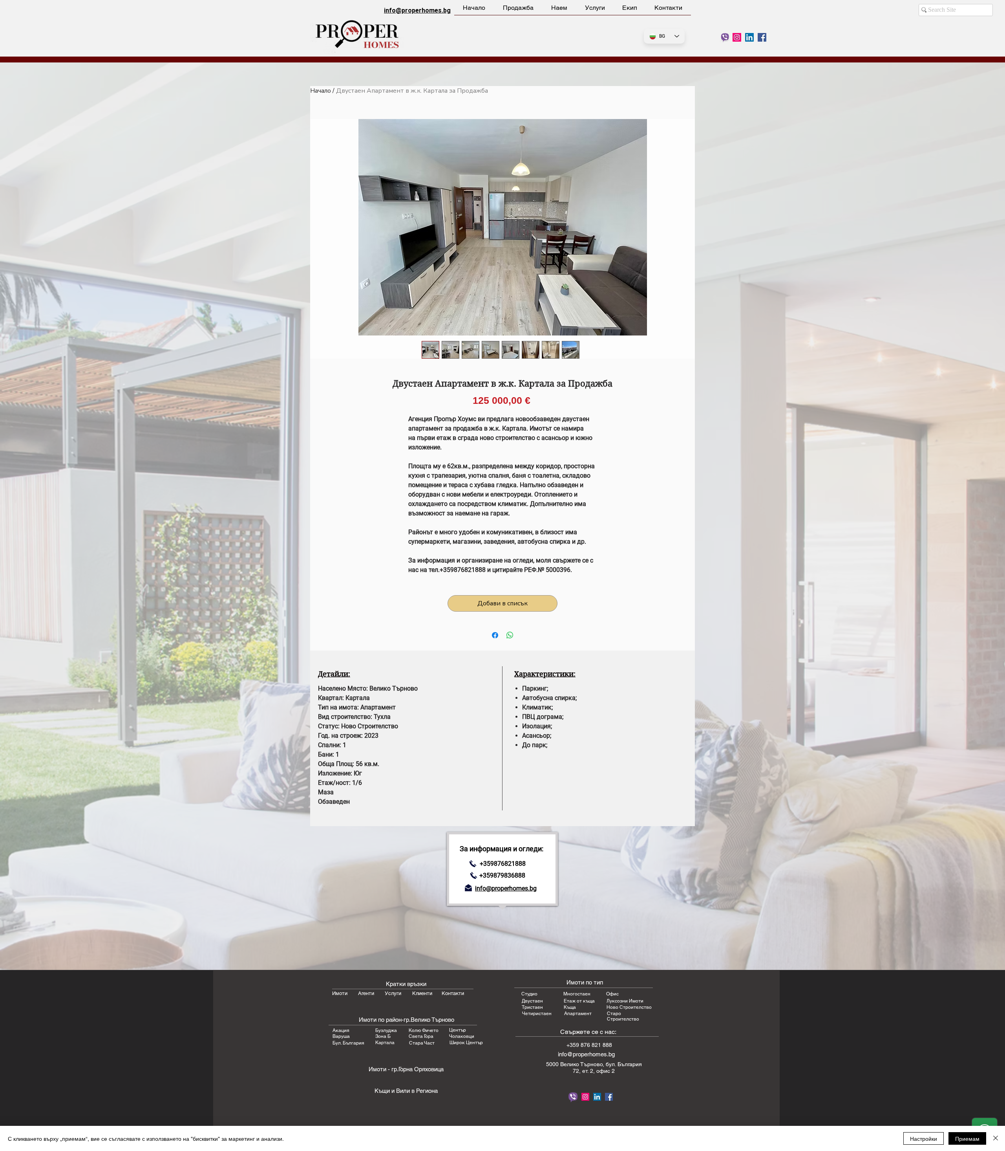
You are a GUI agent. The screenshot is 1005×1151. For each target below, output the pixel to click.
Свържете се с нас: (588, 1032)
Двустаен (532, 1001)
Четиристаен (537, 1013)
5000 (553, 1064)
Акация (341, 1030)
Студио (529, 994)
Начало (320, 90)
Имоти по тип (584, 982)
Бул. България (348, 1043)
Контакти (453, 993)
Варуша (341, 1036)
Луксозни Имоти (625, 1001)
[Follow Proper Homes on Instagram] (737, 37)
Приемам (967, 1138)
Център (457, 1030)
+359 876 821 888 (589, 1045)
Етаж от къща (579, 1001)
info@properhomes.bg (417, 10)
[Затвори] (995, 1138)
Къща (570, 1007)
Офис (612, 994)
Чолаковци (461, 1036)
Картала (385, 1042)
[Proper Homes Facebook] (762, 37)
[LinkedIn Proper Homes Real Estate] (749, 37)
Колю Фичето (424, 1030)
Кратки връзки (406, 984)
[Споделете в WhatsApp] (510, 635)
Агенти (366, 993)
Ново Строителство (629, 1007)
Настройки (923, 1138)
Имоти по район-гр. (385, 1019)
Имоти (339, 993)
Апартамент (578, 1013)
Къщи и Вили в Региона (406, 1090)
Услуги (393, 993)
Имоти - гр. (383, 1069)
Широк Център (466, 1042)
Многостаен (576, 994)
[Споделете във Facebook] (495, 635)
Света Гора (421, 1036)
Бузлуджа (386, 1030)
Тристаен (532, 1007)
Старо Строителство (623, 1016)
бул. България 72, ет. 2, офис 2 (607, 1067)
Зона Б (383, 1036)
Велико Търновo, (583, 1064)
